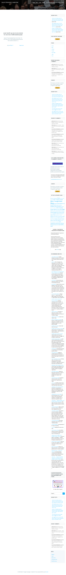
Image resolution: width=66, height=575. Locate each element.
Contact (53, 49)
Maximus (52, 216)
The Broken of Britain (55, 410)
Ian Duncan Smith (60, 212)
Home (34, 2)
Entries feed (53, 557)
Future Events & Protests (60, 210)
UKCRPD (55, 219)
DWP (63, 209)
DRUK (61, 209)
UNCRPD (60, 219)
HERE (57, 249)
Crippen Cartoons (54, 311)
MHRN (55, 216)
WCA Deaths (58, 220)
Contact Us (58, 2)
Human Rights (54, 212)
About (53, 45)
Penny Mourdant (60, 216)
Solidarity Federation (55, 406)
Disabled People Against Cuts (56, 338)
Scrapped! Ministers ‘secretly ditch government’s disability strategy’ (58, 152)
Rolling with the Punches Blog (56, 394)
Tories (63, 217)
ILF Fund (52, 213)
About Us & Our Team (50, 2)
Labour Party (53, 215)
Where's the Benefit (55, 446)
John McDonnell (61, 213)
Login (52, 54)
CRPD (64, 203)
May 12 (11, 45)
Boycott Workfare (55, 300)
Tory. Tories (52, 219)
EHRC (52, 210)
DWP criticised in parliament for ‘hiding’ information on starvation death (57, 136)
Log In (62, 2)
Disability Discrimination (56, 206)
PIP (63, 216)
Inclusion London (56, 213)
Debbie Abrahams (59, 205)
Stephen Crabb (59, 217)
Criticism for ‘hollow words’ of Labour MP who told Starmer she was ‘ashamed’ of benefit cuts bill (57, 19)
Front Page (53, 52)
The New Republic (55, 424)
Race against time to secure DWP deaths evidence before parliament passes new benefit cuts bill (57, 112)
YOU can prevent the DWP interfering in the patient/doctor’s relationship (58, 144)
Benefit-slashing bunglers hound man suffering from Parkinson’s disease (57, 65)
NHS (56, 216)
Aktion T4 (53, 261)
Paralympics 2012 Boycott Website (57, 386)
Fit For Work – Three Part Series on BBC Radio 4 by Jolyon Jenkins (58, 69)
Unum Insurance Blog (55, 430)
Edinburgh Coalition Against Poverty (57, 365)
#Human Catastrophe (54, 198)
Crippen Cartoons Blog (55, 316)
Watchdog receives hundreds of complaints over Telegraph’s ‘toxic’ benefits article (57, 74)
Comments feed (54, 559)
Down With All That (55, 352)
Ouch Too (53, 382)
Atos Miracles (54, 280)
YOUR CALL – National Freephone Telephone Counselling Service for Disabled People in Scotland (57, 458)
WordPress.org (54, 561)
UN (58, 219)
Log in (53, 556)
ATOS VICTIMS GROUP (55, 293)
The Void (53, 427)
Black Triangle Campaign (58, 199)
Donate (43, 2)
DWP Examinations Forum (56, 358)
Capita (55, 203)
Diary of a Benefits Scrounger (56, 319)
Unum (54, 220)
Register (53, 554)
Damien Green (53, 205)
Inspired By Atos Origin (55, 377)
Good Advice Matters (55, 371)
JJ (8, 45)
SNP (56, 217)
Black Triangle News (56, 201)
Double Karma (54, 348)
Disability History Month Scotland (57, 328)
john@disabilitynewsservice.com (56, 179)
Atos (58, 198)
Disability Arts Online (55, 325)
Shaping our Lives (53, 217)
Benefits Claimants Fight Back (57, 299)
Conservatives (59, 203)
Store (40, 2)
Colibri (47, 571)
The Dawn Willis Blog (55, 420)
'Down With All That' (55, 256)
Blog (37, 2)
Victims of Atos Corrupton (56, 441)
